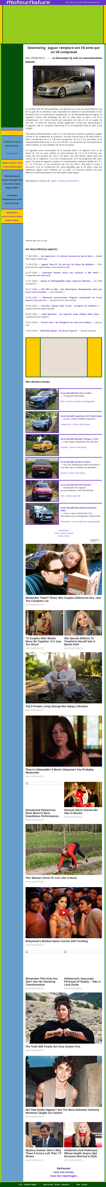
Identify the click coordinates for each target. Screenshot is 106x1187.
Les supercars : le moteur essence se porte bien (66, 256)
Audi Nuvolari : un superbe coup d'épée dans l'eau (70, 314)
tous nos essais (63, 1172)
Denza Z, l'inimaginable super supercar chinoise (65, 280)
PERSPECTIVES (95, 2)
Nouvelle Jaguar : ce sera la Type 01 (58, 330)
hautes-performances (69, 180)
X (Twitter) (12, 153)
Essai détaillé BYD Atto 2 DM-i (76, 393)
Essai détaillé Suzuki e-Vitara (75, 461)
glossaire (65, 1184)
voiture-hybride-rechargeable (80, 401)
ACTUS (67, 2)
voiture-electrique (81, 424)
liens (78, 1184)
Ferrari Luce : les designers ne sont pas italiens (66, 322)
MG (62, 495)
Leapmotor (66, 424)
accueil (84, 1184)
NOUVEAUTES (74, 2)
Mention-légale (30, 1184)
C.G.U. (20, 1184)
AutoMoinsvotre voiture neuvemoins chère (12, 216)
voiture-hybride (73, 495)
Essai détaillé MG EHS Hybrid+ (76, 484)
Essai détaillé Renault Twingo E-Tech (79, 438)
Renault (64, 447)
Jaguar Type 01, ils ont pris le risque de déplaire (67, 264)
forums (57, 1184)
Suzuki (64, 472)
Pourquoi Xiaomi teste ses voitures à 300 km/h (70, 272)
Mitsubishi (65, 521)
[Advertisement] (53, 24)
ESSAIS (80, 2)
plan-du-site (48, 1184)
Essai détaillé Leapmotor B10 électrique (81, 416)
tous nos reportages (63, 1176)
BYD (63, 401)
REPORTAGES (87, 2)
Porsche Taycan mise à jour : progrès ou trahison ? (70, 305)
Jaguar (54, 180)
